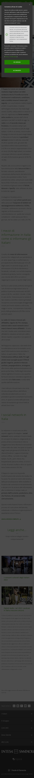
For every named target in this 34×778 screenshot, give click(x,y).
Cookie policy (13, 56)
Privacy (7, 56)
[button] (29, 4)
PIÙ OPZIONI (17, 62)
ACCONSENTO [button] (17, 70)
